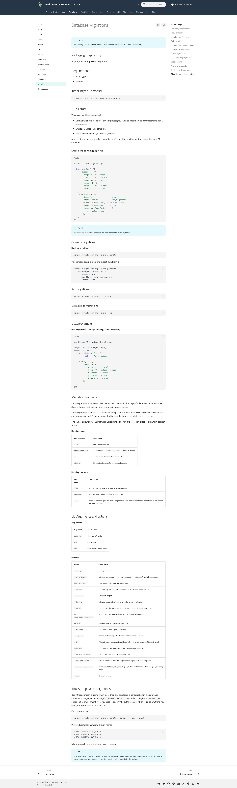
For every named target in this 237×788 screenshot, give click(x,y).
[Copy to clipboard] (162, 98)
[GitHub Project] (168, 783)
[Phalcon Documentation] (40, 4)
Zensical (48, 785)
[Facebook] (188, 783)
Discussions (128, 12)
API (118, 12)
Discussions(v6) (142, 12)
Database (73, 12)
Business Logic (98, 12)
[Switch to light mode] (138, 4)
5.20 (76, 4)
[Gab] (178, 783)
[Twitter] (183, 783)
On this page (176, 24)
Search (149, 4)
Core (64, 12)
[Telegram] (173, 783)
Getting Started (52, 12)
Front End (84, 12)
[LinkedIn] (193, 783)
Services (110, 12)
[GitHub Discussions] (163, 783)
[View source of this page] (158, 25)
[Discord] (159, 783)
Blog (154, 12)
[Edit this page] (163, 25)
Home (40, 12)
